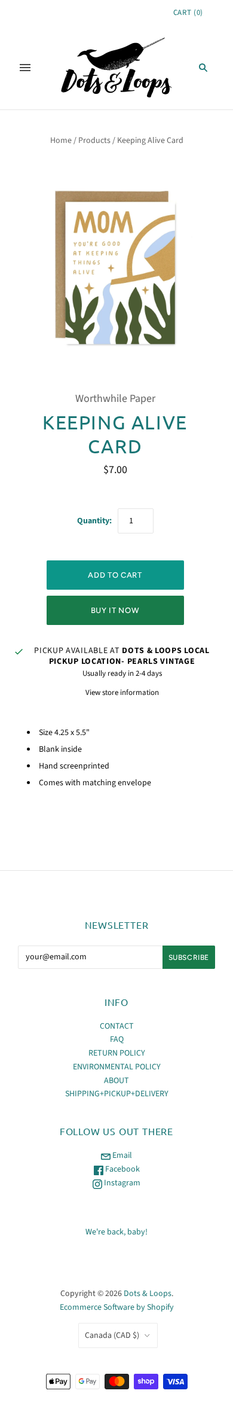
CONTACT (117, 1026)
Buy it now (115, 610)
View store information (122, 692)
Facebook (121, 1169)
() (188, 12)
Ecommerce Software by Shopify (117, 1307)
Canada (112, 1335)
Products (94, 141)
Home (61, 141)
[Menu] (25, 67)
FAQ (117, 1039)
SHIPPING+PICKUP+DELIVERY (116, 1094)
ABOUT (116, 1081)
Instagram (121, 1183)
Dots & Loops (147, 1294)
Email (121, 1155)
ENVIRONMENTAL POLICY (117, 1067)
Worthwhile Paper (115, 398)
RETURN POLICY (116, 1053)
